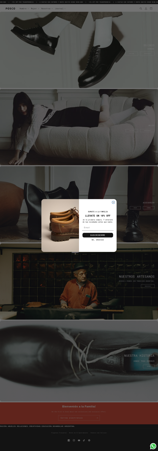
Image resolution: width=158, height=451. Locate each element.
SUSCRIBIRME (97, 235)
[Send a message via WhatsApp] (153, 446)
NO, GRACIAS (98, 240)
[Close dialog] (113, 202)
